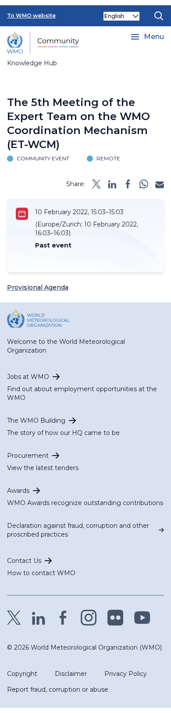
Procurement (28, 456)
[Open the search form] (158, 16)
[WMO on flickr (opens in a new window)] (115, 618)
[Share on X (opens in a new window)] (96, 184)
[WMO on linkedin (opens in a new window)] (39, 618)
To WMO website (31, 15)
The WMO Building (36, 420)
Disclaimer (71, 674)
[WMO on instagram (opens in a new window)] (89, 618)
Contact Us (24, 561)
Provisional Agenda (37, 287)
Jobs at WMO (28, 377)
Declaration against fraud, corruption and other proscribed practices (78, 530)
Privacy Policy (125, 674)
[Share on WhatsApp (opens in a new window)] (143, 184)
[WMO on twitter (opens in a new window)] (14, 618)
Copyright (22, 674)
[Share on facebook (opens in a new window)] (128, 184)
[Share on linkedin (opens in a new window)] (112, 184)
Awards (18, 491)
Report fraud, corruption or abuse (57, 689)
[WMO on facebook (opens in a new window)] (63, 618)
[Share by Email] (159, 184)
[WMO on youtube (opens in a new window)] (142, 617)
